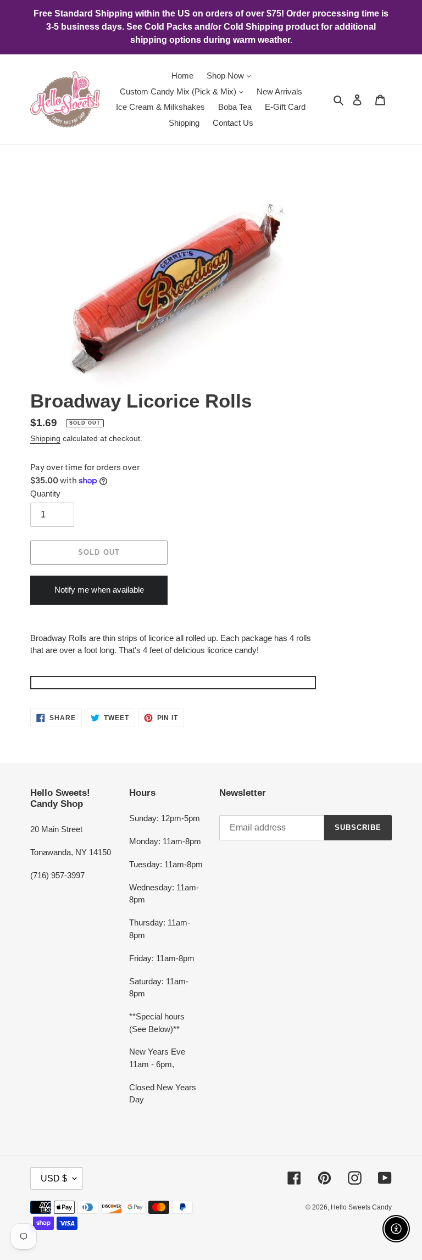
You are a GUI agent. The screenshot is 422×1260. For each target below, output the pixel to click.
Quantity (45, 493)
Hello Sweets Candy (361, 1207)
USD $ (54, 1178)
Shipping (45, 438)
